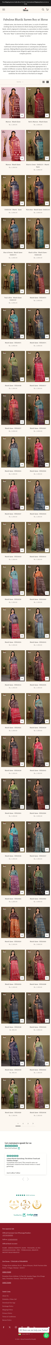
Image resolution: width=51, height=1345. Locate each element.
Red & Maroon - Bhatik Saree (38, 122)
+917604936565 (7, 1235)
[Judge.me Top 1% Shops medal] (25, 1204)
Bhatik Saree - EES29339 (13, 1112)
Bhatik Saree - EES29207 (38, 856)
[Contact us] (46, 1335)
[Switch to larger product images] (43, 82)
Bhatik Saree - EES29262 (38, 1070)
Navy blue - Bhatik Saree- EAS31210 (38, 209)
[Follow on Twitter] (10, 1327)
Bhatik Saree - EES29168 (13, 1027)
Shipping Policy (7, 1310)
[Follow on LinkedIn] (34, 1327)
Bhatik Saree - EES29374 (38, 343)
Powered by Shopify (30, 1339)
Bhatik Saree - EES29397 (38, 428)
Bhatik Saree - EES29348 (13, 856)
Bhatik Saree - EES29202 (13, 556)
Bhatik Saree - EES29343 (38, 770)
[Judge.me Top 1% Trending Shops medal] (37, 1204)
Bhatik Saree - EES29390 (38, 813)
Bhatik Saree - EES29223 (38, 642)
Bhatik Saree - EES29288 (38, 984)
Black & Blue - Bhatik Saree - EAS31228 (38, 254)
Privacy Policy (7, 1313)
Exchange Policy (7, 1306)
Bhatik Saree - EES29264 (13, 471)
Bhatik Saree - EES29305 (13, 813)
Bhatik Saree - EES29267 (13, 514)
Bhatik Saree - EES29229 (38, 727)
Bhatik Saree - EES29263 (38, 514)
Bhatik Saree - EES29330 (38, 471)
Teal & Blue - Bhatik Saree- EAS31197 (13, 299)
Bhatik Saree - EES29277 (38, 385)
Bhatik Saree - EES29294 (13, 642)
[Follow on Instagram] (16, 1327)
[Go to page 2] (32, 1123)
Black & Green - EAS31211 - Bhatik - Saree (38, 166)
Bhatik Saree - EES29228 (13, 770)
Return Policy (7, 1320)
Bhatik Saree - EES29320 (13, 941)
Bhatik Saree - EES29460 (38, 1027)
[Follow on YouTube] (28, 1327)
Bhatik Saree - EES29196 (38, 1112)
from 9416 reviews (11, 1148)
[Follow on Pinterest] (22, 1327)
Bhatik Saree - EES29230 (13, 599)
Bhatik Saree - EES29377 (13, 428)
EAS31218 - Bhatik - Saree (13, 209)
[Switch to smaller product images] (47, 82)
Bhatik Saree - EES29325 (13, 727)
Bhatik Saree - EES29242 (38, 556)
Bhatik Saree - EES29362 (13, 899)
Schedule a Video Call (9, 1299)
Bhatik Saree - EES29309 (38, 599)
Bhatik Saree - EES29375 (13, 343)
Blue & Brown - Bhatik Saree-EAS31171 (13, 254)
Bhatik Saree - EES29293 (13, 984)
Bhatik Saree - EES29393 (38, 941)
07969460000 (12, 1239)
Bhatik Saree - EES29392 (38, 899)
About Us (5, 1296)
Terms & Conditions (9, 1316)
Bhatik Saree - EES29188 (13, 385)
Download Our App (8, 1303)
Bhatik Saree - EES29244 (13, 685)
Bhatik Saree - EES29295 (38, 685)
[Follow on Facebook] (3, 1327)
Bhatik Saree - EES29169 (13, 1070)
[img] (27, 1146)
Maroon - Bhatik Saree (13, 122)
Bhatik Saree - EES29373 (38, 298)
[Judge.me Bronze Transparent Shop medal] (14, 1204)
